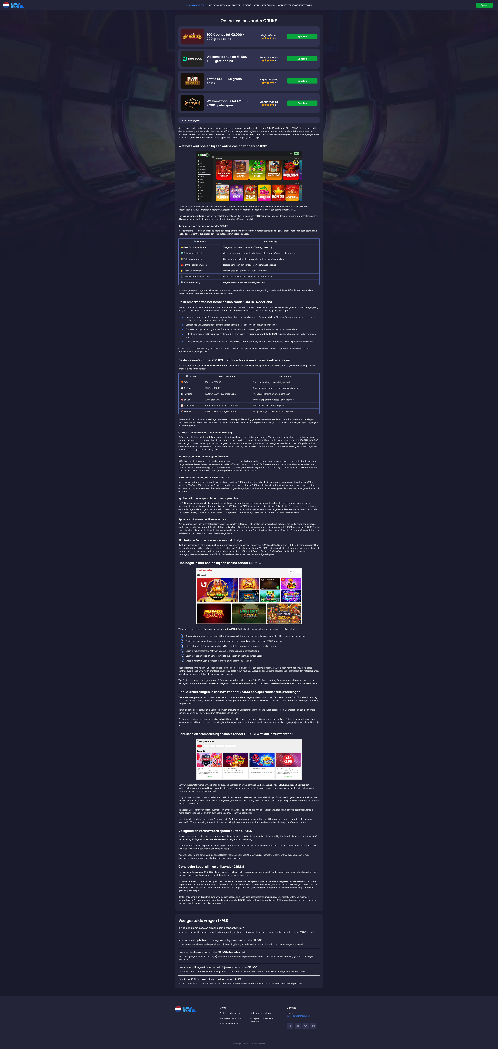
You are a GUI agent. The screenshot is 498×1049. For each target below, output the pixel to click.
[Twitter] (305, 1026)
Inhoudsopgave (192, 120)
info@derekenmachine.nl (299, 1015)
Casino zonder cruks (196, 5)
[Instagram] (313, 1026)
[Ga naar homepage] (13, 5)
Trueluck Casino (269, 57)
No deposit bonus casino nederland (294, 5)
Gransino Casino (269, 101)
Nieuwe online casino (219, 5)
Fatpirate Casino (269, 79)
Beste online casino (241, 5)
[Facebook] (298, 1026)
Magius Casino (269, 35)
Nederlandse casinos (264, 5)
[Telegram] (290, 1026)
